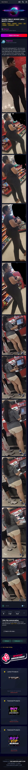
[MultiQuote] (3, 606)
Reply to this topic (14, 35)
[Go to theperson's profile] (3, 41)
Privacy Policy (9, 759)
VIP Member (14, 749)
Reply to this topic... (10, 631)
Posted (11, 42)
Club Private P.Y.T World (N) (14, 691)
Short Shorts (13, 30)
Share (7, 641)
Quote (7, 605)
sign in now (14, 623)
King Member (14, 720)
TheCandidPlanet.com (17, 761)
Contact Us (19, 759)
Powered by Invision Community (14, 767)
